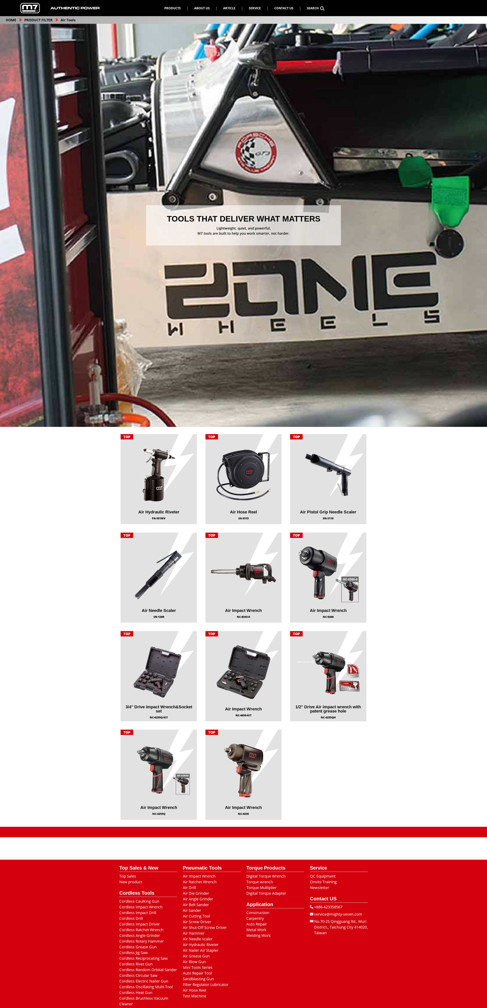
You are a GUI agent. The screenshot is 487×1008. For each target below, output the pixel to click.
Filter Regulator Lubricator (205, 984)
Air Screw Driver (197, 921)
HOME (11, 20)
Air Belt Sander (196, 904)
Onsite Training (323, 881)
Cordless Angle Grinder (139, 935)
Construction (257, 912)
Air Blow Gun (194, 961)
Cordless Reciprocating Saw (143, 958)
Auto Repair (256, 924)
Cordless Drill (131, 918)
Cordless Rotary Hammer (141, 941)
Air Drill (189, 887)
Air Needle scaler (197, 938)
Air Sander (192, 910)
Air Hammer (194, 933)
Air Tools (68, 20)
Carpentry (255, 918)
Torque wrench (259, 881)
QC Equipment (323, 876)
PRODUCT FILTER (38, 20)
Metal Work (256, 929)
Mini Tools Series (197, 967)
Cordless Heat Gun (135, 992)
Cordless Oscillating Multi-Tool (146, 986)
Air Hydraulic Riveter (201, 944)
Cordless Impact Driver (139, 924)
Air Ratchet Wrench (199, 881)
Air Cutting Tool (196, 916)
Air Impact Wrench (199, 876)
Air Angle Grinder (198, 899)
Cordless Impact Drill (137, 912)
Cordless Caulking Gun (139, 901)
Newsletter (319, 887)
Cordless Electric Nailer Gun (143, 981)
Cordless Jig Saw (133, 952)
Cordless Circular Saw (138, 975)
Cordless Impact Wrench (140, 907)
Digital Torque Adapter (266, 893)
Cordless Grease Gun (138, 946)
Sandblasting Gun (198, 978)
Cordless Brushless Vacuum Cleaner (143, 1001)
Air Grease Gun (196, 956)
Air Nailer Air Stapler (200, 950)
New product (130, 881)
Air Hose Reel (194, 990)
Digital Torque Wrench (266, 876)
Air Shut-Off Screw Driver (205, 927)
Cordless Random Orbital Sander (148, 969)
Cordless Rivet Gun (136, 964)
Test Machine (194, 995)
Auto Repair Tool (197, 973)
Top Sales (127, 876)
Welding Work (258, 935)
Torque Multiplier (261, 887)
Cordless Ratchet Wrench (141, 929)
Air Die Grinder (196, 893)
